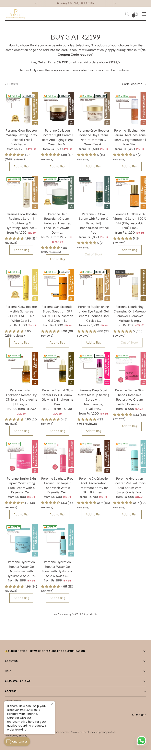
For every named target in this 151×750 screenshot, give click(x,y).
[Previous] (35, 3)
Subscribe (139, 715)
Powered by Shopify (16, 735)
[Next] (115, 3)
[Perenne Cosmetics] (16, 13)
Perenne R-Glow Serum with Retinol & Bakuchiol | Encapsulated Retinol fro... (93, 223)
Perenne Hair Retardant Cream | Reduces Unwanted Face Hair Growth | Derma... (57, 223)
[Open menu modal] (144, 14)
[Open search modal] (127, 14)
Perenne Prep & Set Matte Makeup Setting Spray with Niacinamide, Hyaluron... (93, 399)
